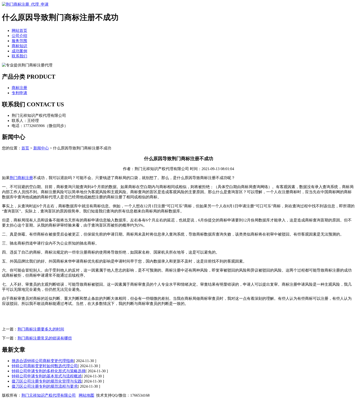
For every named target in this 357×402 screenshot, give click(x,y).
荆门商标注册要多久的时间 (40, 329)
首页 (25, 148)
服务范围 (19, 41)
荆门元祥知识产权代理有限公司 (48, 395)
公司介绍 (19, 36)
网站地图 (86, 395)
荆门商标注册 (21, 178)
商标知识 (19, 46)
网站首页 (19, 30)
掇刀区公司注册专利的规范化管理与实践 (47, 381)
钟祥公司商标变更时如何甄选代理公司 (45, 366)
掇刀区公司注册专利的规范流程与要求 (45, 386)
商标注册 (19, 88)
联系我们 (19, 56)
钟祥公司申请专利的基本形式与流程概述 (47, 376)
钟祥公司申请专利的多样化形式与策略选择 (48, 371)
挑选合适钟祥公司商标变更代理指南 (43, 361)
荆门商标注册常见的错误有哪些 (44, 338)
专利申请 (19, 93)
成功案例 (19, 51)
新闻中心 (41, 148)
